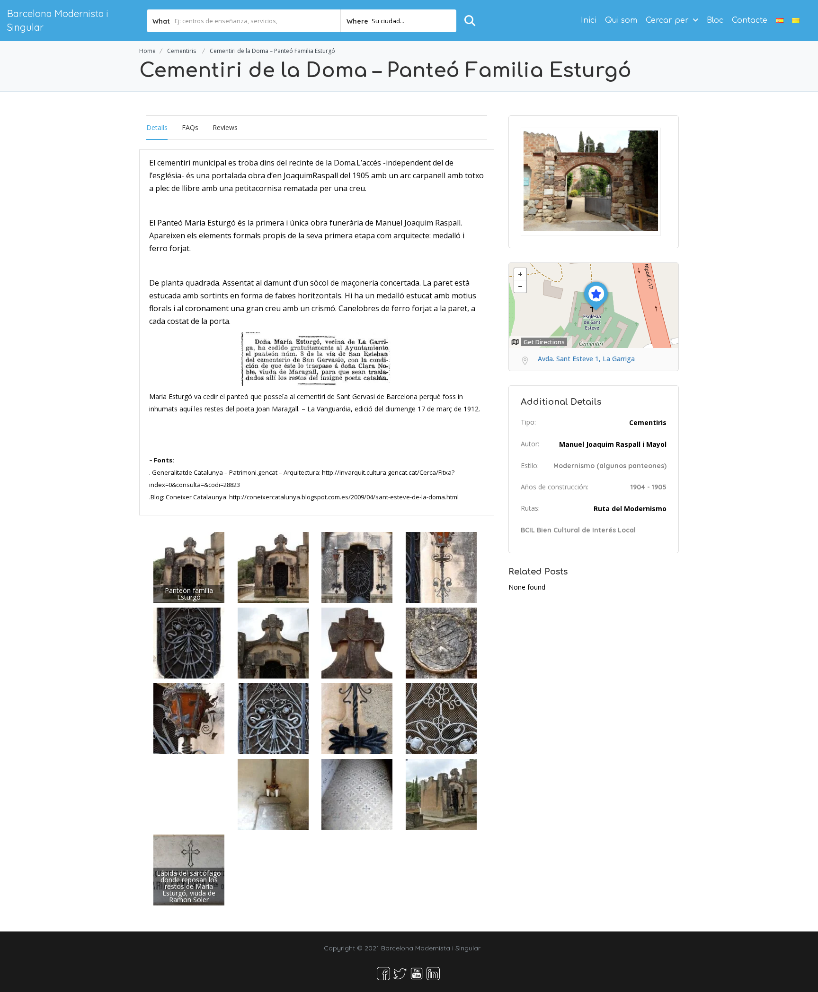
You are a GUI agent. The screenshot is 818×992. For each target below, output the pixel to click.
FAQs (190, 127)
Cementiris (181, 51)
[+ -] (593, 305)
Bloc (715, 20)
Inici (588, 20)
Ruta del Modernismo (630, 508)
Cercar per (667, 20)
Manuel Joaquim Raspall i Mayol (613, 444)
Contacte (749, 20)
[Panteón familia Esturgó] (188, 566)
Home (147, 51)
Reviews (225, 127)
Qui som (621, 20)
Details (157, 127)
